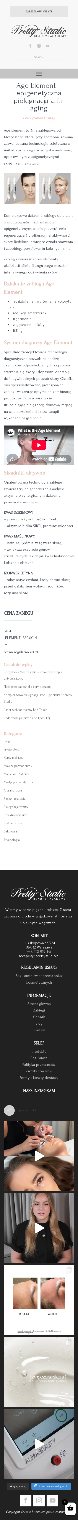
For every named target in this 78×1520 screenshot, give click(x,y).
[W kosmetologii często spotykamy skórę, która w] (39, 1372)
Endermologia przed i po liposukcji (27, 718)
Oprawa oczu (13, 790)
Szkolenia (10, 831)
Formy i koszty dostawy (39, 1078)
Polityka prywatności (39, 1065)
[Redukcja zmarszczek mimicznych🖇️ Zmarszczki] (39, 1300)
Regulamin (39, 1058)
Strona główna (39, 1004)
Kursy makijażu (13, 758)
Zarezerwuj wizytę (39, 11)
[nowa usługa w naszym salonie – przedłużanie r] (39, 1156)
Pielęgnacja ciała (15, 799)
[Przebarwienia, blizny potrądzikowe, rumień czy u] (39, 1228)
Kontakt (39, 1030)
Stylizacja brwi (13, 823)
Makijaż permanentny (18, 766)
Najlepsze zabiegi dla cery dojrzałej (27, 687)
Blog (7, 741)
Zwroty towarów (39, 1071)
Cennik (39, 1017)
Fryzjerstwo (11, 749)
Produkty (39, 1051)
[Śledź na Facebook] (30, 45)
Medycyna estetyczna (18, 782)
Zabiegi (39, 1010)
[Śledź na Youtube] (47, 45)
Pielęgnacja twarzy (39, 117)
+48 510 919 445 (39, 952)
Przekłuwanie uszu (16, 815)
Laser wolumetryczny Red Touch (25, 710)
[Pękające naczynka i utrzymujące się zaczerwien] (39, 1444)
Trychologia (12, 840)
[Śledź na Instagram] (39, 45)
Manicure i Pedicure (16, 774)
